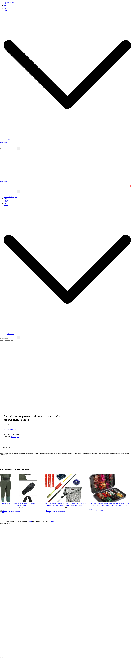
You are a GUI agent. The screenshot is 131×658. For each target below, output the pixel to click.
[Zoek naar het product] (18, 148)
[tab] (7, 447)
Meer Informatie (10, 429)
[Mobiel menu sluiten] (0, 194)
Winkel (6, 7)
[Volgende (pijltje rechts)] (2, 657)
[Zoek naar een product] (2, 146)
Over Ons (7, 5)
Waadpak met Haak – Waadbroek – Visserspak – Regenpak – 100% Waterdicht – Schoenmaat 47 (21, 504)
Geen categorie (9, 340)
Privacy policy (11, 139)
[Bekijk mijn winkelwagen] (1, 187)
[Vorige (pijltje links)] (0, 657)
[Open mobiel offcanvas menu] (0, 189)
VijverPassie (3, 142)
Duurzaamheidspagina (10, 2)
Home (1, 340)
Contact (6, 10)
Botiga (30, 521)
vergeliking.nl (53, 521)
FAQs (6, 4)
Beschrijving (7, 447)
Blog (5, 8)
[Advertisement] (65, 163)
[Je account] (1, 185)
